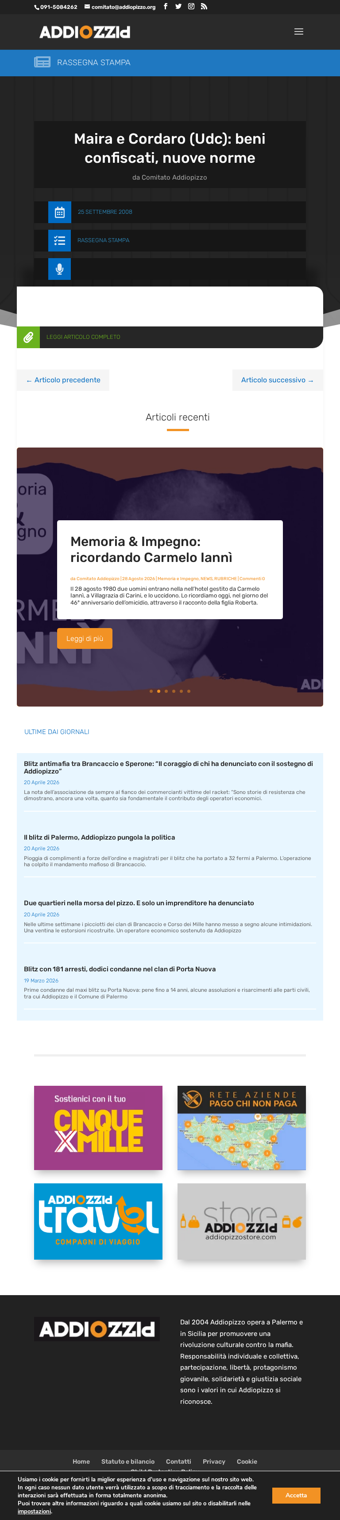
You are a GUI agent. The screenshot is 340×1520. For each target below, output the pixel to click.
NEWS (206, 578)
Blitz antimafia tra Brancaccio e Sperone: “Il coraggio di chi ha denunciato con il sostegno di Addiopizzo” (168, 767)
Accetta (296, 1495)
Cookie (247, 1461)
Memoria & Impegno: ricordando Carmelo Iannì (151, 550)
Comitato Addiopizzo (174, 177)
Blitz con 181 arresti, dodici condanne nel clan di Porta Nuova (120, 969)
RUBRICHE (225, 578)
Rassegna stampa (94, 62)
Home (81, 1461)
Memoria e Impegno (178, 578)
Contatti (178, 1461)
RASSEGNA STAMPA (103, 240)
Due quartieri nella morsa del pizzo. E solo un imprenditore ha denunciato (139, 903)
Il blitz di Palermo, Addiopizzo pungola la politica (99, 837)
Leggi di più (84, 638)
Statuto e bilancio (128, 1461)
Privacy (214, 1461)
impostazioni (34, 1512)
